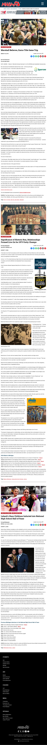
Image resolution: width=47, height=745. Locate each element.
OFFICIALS (6, 711)
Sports (8, 8)
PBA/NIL (4, 665)
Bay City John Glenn (15, 199)
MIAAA (4, 675)
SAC (4, 660)
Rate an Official (6, 693)
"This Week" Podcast (7, 704)
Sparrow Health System (25, 192)
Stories (19, 8)
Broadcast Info (6, 703)
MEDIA (4, 698)
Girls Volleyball (6, 513)
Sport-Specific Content (8, 718)
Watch (25, 624)
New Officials (5, 716)
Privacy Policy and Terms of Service (27, 739)
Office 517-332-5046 (17, 736)
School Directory (6, 676)
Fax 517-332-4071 (24, 736)
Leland (13, 647)
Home (5, 8)
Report (41, 457)
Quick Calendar (6, 678)
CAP (4, 688)
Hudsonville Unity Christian (17, 479)
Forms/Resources (7, 680)
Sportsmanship (6, 667)
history (25, 479)
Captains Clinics (6, 663)
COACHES (5, 685)
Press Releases (6, 706)
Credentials (5, 701)
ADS (4, 672)
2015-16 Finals (7, 199)
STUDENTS (6, 657)
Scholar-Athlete (6, 662)
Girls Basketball (13, 8)
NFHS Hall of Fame (8, 647)
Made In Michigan (7, 479)
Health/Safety (6, 691)
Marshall (22, 199)
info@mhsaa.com (30, 736)
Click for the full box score (6, 189)
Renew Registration (7, 714)
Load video (25, 504)
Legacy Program (6, 719)
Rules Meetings (6, 690)
